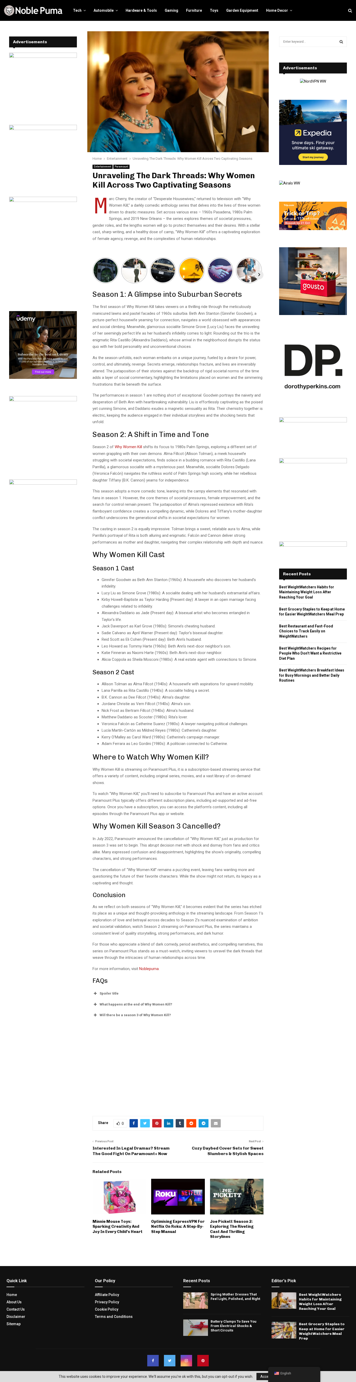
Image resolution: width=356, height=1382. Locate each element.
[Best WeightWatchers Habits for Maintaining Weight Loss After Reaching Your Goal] (284, 1300)
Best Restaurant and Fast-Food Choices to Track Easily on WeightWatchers (306, 631)
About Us (14, 1302)
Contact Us (16, 1309)
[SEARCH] (341, 41)
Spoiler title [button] (109, 993)
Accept (266, 1376)
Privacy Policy (107, 1302)
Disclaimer (16, 1317)
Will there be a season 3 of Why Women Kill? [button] (135, 1015)
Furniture (194, 10)
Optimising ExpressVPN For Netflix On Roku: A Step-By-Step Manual (178, 1226)
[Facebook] (153, 1360)
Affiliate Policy (107, 1295)
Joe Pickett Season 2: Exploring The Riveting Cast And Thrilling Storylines (232, 1229)
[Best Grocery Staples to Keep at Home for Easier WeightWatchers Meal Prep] (284, 1330)
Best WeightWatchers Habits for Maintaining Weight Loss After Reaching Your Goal (306, 592)
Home (12, 1295)
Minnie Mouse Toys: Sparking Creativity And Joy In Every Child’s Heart (118, 1226)
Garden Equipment (242, 10)
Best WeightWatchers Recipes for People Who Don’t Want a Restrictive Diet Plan (310, 653)
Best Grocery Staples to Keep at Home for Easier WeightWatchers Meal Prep (322, 1331)
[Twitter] (169, 1360)
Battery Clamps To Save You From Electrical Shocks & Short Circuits (233, 1325)
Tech (77, 10)
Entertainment (102, 166)
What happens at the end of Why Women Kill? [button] (136, 1004)
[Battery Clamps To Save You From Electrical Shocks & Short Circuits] (195, 1327)
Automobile (104, 10)
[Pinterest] (203, 1360)
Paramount (121, 166)
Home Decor (277, 10)
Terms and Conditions (114, 1317)
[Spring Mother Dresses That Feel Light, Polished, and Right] (195, 1300)
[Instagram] (186, 1360)
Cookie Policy (106, 1309)
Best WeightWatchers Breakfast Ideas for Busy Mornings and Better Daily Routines (311, 675)
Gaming (171, 10)
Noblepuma (149, 968)
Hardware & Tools (141, 10)
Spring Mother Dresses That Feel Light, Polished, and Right (235, 1296)
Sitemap (14, 1324)
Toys (214, 10)
